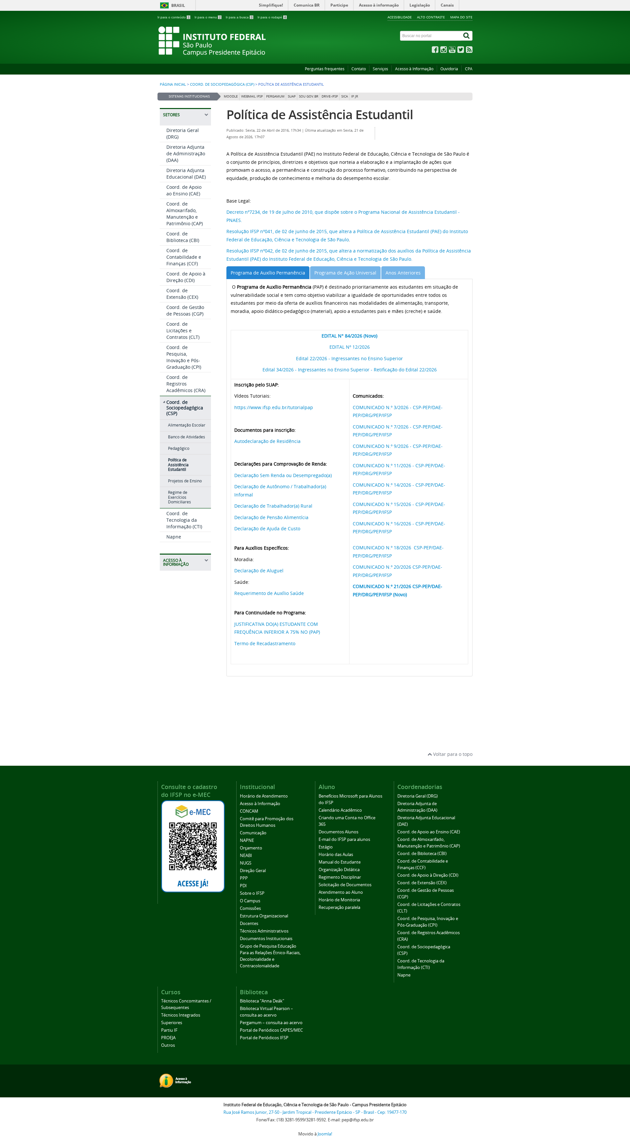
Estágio (326, 847)
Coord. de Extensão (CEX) (182, 293)
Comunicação (253, 833)
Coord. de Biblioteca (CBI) (182, 237)
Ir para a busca (239, 17)
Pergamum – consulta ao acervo (271, 1022)
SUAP (292, 96)
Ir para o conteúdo (174, 17)
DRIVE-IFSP (330, 96)
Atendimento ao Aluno (341, 892)
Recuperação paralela (339, 907)
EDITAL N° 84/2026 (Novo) (349, 336)
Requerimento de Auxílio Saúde (269, 593)
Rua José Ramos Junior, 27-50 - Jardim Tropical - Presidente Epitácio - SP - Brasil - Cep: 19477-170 (315, 1112)
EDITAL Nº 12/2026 (349, 347)
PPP (244, 878)
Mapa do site (461, 17)
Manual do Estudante (340, 862)
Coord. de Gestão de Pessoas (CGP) (185, 310)
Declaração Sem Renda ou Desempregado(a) (283, 475)
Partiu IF (169, 1030)
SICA (344, 96)
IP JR (354, 96)
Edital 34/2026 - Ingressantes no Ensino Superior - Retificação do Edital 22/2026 (349, 369)
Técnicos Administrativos (264, 931)
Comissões (250, 908)
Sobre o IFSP (252, 893)
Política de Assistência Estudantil (178, 464)
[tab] (267, 272)
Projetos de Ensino (185, 480)
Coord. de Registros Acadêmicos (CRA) (185, 383)
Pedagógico (178, 448)
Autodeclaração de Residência (267, 441)
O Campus (250, 901)
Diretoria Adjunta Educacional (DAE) (186, 173)
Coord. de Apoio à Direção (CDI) (185, 277)
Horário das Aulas (336, 854)
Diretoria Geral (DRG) (417, 796)
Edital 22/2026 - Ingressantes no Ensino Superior (349, 358)
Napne (173, 537)
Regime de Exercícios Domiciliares (179, 497)
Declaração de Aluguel (259, 570)
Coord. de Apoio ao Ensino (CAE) (183, 190)
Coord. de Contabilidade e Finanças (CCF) (183, 257)
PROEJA (168, 1038)
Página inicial (173, 84)
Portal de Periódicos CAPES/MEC (271, 1030)
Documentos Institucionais (266, 938)
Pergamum (275, 96)
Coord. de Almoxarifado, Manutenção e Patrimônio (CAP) (184, 214)
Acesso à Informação (414, 69)
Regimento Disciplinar (340, 877)
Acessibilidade (400, 17)
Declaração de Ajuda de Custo (267, 528)
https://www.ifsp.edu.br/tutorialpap (273, 407)
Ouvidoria (449, 69)
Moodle (231, 96)
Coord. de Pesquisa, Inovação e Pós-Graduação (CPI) (183, 357)
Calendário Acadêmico (340, 810)
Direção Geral (253, 870)
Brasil (178, 5)
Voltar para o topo (452, 754)
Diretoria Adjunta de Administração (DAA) (185, 153)
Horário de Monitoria (339, 900)
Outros (168, 1045)
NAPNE (247, 840)
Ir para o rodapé (272, 17)
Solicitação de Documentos (345, 885)
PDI (243, 886)
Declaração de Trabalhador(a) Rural (273, 506)
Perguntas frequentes (325, 69)
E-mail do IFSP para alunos (344, 839)
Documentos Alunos (338, 832)
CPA (468, 69)
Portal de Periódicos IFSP (264, 1038)
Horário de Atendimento (264, 796)
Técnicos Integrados (180, 1015)
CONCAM (249, 811)
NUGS (245, 863)
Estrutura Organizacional (264, 916)
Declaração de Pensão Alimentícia (271, 517)
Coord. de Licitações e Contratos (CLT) (183, 330)
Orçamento (251, 848)
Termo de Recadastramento (264, 643)
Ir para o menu (208, 17)
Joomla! (325, 1134)
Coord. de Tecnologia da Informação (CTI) (184, 520)
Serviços (380, 69)
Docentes (249, 923)
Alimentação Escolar (186, 425)
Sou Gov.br (308, 96)
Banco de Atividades (186, 436)
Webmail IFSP (252, 96)
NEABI (246, 855)
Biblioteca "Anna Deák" (262, 1001)
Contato (358, 69)
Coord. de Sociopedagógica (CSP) (222, 84)
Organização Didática (339, 869)
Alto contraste (431, 17)
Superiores (171, 1022)
